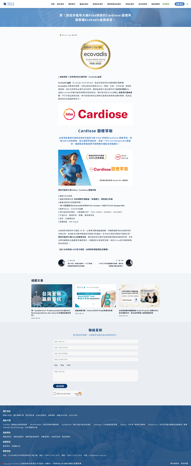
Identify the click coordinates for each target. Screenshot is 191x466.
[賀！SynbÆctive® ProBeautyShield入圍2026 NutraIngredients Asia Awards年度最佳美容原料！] (51, 295)
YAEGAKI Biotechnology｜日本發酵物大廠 (20, 427)
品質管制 (51, 415)
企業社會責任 (41, 415)
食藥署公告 (16, 446)
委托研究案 (30, 415)
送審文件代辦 (62, 415)
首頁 (53, 4)
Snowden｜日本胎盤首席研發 (105, 424)
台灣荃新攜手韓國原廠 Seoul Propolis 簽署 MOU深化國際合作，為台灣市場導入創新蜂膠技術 (138, 311)
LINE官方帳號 (78, 249)
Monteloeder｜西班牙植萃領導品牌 (44, 424)
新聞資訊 (166, 4)
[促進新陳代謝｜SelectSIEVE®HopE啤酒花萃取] (95, 295)
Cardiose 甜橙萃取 (118, 137)
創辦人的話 (7, 415)
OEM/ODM (73, 415)
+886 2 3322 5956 (74, 455)
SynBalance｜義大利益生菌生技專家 (76, 424)
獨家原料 (71, 4)
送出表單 (60, 386)
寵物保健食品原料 (114, 4)
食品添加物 (142, 4)
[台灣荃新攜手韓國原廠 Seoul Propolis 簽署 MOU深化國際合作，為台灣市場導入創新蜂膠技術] (139, 295)
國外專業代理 (18, 415)
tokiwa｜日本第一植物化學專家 (132, 424)
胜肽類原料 (156, 4)
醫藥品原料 (84, 4)
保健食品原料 (98, 4)
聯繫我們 (179, 4)
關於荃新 (60, 4)
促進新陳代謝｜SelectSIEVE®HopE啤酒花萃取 (94, 310)
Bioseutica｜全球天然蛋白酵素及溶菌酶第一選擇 (167, 424)
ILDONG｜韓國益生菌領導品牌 (15, 424)
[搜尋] (187, 4)
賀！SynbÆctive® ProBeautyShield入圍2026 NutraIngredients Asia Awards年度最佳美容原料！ (51, 312)
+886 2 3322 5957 (52, 455)
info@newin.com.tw (97, 455)
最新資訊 (6, 446)
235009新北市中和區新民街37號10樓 (23, 455)
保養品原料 (130, 4)
